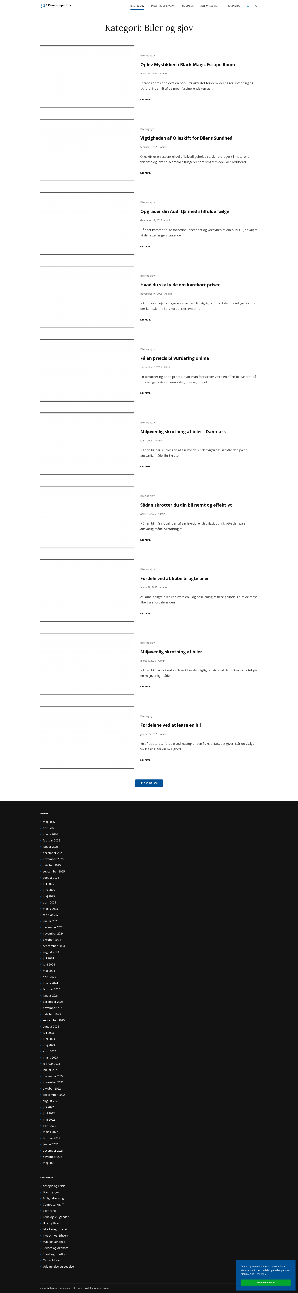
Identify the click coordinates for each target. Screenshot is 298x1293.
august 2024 (51, 952)
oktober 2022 (52, 1088)
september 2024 (54, 946)
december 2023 (53, 1002)
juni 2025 (49, 890)
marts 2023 (50, 1057)
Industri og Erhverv (162, 6)
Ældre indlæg (149, 783)
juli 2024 (48, 958)
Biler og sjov (137, 6)
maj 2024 (49, 971)
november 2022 (53, 1082)
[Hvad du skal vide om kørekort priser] (87, 297)
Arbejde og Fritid (54, 1186)
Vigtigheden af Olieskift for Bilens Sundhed (186, 138)
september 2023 (54, 1020)
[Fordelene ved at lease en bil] (87, 737)
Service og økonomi (56, 1248)
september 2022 (54, 1095)
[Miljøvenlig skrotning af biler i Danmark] (87, 443)
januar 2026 (50, 846)
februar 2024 (51, 989)
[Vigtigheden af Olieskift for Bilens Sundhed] (87, 150)
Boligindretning (53, 1198)
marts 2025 (50, 908)
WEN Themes (103, 1288)
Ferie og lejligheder (56, 1217)
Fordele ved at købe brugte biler (174, 578)
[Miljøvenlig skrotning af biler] (87, 664)
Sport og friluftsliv (55, 1254)
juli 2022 (48, 1107)
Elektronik (49, 1211)
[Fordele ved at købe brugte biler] (87, 590)
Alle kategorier (209, 6)
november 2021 (53, 1157)
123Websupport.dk (66, 1288)
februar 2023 (51, 1064)
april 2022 (49, 1126)
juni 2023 (49, 1039)
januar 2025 (50, 921)
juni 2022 (49, 1113)
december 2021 (53, 1150)
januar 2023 (50, 1070)
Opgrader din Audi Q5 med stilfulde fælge (184, 211)
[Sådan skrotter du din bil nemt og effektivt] (87, 517)
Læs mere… (146, 99)
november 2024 (53, 933)
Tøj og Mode (187, 6)
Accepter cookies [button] (266, 1282)
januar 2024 (50, 995)
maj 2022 (49, 1119)
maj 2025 (49, 896)
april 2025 (49, 902)
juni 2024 (49, 964)
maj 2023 (49, 1045)
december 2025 (53, 853)
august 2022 (51, 1101)
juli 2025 (48, 884)
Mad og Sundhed (54, 1242)
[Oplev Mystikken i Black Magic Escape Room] (87, 76)
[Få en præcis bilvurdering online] (87, 370)
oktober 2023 (52, 1014)
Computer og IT (53, 1204)
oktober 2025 (52, 865)
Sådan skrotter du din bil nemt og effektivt (186, 505)
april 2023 (49, 1051)
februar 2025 (51, 915)
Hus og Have (51, 1223)
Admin (163, 73)
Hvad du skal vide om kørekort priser (180, 285)
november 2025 (53, 859)
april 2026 (49, 828)
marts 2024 (50, 983)
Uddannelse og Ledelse (58, 1266)
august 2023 (51, 1026)
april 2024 (49, 977)
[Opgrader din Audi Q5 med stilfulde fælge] (87, 223)
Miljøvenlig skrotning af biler (171, 652)
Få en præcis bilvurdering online (174, 358)
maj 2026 (49, 822)
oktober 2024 (52, 939)
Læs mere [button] (261, 1274)
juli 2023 (48, 1033)
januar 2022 (50, 1144)
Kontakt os (234, 6)
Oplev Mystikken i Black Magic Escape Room (187, 64)
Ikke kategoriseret (55, 1229)
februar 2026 (51, 840)
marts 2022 (50, 1132)
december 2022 (53, 1076)
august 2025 (51, 877)
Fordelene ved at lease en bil (170, 725)
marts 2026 (50, 834)
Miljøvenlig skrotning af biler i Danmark (183, 431)
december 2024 (53, 927)
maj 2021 (49, 1163)
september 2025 (54, 871)
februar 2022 (51, 1138)
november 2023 (53, 1008)
